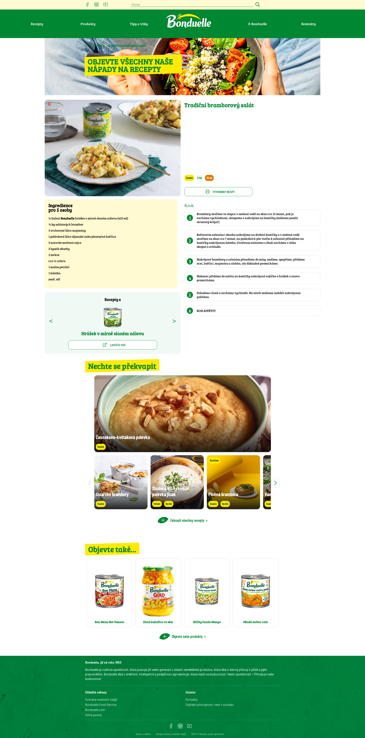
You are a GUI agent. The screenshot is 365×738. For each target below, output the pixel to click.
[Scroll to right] (275, 483)
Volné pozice (93, 715)
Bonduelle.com (95, 710)
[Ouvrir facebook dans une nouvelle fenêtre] (87, 6)
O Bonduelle (257, 24)
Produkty (88, 24)
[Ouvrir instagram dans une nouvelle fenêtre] (96, 6)
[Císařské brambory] (121, 507)
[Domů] (87, 45)
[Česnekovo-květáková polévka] (182, 450)
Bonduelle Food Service (100, 704)
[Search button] (257, 4)
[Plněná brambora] (233, 507)
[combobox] (192, 5)
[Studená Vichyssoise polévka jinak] (177, 507)
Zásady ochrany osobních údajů (171, 734)
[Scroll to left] (89, 483)
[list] (182, 483)
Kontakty (308, 24)
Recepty (37, 24)
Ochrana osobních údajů (101, 699)
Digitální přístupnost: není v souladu (210, 704)
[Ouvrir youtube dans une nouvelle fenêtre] (105, 6)
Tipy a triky (139, 24)
